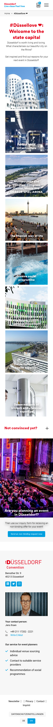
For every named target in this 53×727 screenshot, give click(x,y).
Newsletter (14, 701)
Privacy (29, 701)
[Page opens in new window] (7, 583)
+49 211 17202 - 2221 (21, 631)
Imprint (26, 705)
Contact (40, 701)
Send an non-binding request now (26, 534)
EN (31, 721)
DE (23, 721)
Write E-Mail (16, 635)
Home (7, 13)
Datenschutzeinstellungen (27, 714)
